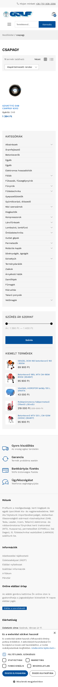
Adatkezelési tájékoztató (15, 556)
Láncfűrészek (12, 222)
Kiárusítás (10, 290)
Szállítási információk (13, 569)
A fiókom (6, 573)
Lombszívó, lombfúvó (16, 227)
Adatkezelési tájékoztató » (43, 648)
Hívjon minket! (27, 3)
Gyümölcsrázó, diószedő (18, 201)
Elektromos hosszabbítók (18, 170)
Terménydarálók (13, 264)
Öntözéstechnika (14, 232)
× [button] (54, 633)
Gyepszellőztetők (14, 196)
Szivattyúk (10, 258)
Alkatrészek (11, 144)
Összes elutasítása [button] (42, 673)
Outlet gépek (12, 238)
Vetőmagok (11, 300)
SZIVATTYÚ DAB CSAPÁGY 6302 (10, 107)
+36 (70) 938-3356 (46, 3)
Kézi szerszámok (14, 206)
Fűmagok (10, 284)
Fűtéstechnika (13, 191)
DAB (13, 112)
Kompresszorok (13, 217)
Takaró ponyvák (13, 295)
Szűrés (29, 340)
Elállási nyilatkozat (12, 564)
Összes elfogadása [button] (15, 673)
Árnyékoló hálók (13, 274)
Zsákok (9, 269)
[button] (11, 100)
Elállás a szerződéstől (14, 608)
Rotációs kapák (13, 248)
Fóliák (8, 175)
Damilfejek (11, 279)
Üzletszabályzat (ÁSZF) (14, 560)
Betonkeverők (12, 155)
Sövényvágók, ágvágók (16, 253)
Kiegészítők (11, 212)
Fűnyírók (10, 186)
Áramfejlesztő (12, 149)
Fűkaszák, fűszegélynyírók (19, 181)
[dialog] (29, 658)
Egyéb (8, 160)
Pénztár (6, 578)
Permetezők (11, 243)
